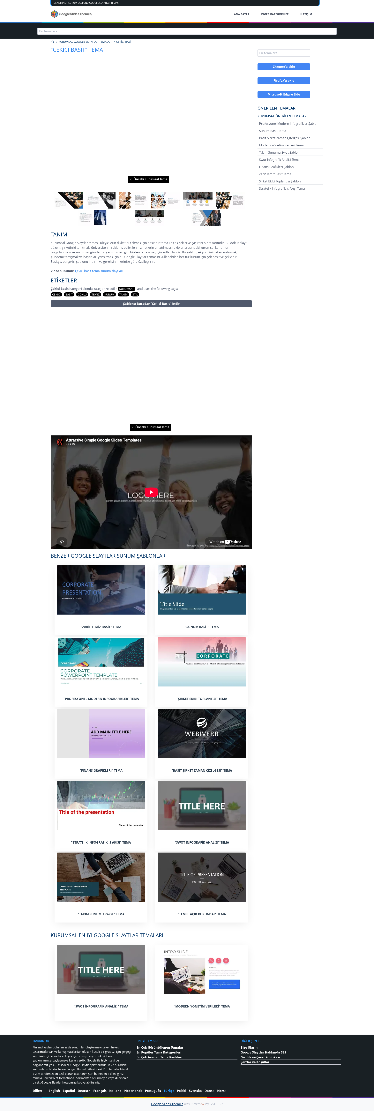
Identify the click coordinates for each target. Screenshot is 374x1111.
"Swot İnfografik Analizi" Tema (202, 842)
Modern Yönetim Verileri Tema (281, 145)
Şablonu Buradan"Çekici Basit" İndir (151, 304)
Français (100, 1091)
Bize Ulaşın (249, 1047)
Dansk (209, 1091)
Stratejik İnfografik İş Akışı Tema (282, 188)
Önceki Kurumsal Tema (150, 179)
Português (153, 1091)
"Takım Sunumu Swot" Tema (101, 914)
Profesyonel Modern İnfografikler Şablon (288, 123)
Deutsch (84, 1091)
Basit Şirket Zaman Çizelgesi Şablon (284, 138)
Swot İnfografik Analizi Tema (279, 159)
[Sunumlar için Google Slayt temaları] (53, 41)
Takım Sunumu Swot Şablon (279, 152)
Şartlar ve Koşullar (255, 1062)
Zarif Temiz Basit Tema (275, 174)
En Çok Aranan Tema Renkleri (159, 1057)
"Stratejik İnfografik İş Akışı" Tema (101, 842)
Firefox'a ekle (283, 80)
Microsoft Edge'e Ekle (284, 94)
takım (123, 294)
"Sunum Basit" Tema (202, 627)
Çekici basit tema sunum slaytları (99, 271)
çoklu (82, 294)
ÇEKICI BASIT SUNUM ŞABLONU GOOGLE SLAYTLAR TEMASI (86, 2)
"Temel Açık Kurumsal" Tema (202, 914)
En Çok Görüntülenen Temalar (160, 1047)
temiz (96, 294)
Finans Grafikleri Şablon (276, 167)
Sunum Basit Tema (272, 131)
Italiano (115, 1091)
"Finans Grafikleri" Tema (101, 770)
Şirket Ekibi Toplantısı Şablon (280, 181)
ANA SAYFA (242, 14)
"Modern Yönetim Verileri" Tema (202, 1006)
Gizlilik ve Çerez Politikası (260, 1057)
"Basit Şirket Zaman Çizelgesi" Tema (201, 770)
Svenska (195, 1091)
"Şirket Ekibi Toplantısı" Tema (201, 699)
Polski (181, 1091)
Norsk (222, 1091)
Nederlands (133, 1091)
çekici (56, 294)
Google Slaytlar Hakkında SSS (263, 1052)
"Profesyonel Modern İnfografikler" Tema (101, 699)
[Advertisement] (151, 365)
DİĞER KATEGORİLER (275, 14)
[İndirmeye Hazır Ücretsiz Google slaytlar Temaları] (71, 14)
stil (135, 294)
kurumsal (126, 289)
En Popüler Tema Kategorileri (159, 1052)
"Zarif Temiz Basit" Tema (101, 627)
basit (69, 294)
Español (69, 1091)
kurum (109, 294)
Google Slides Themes (167, 1104)
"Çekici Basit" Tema (77, 49)
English (54, 1091)
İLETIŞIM (306, 14)
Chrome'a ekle (284, 67)
